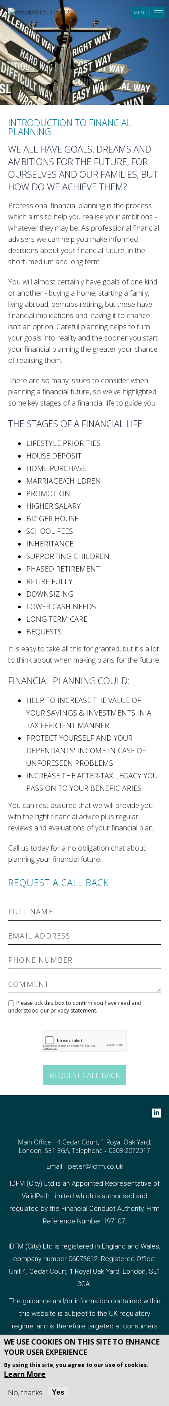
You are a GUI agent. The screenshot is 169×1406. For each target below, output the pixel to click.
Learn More (25, 1374)
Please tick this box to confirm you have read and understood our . (75, 1006)
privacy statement (73, 1010)
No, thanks (25, 1392)
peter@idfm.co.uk (95, 1165)
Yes (58, 1392)
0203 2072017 (129, 1150)
